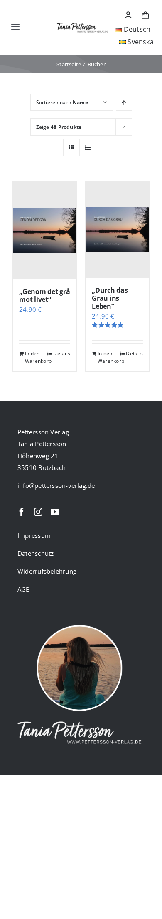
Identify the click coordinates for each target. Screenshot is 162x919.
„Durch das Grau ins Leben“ (110, 298)
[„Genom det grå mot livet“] (44, 230)
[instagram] (38, 512)
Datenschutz (35, 553)
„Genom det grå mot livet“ (44, 295)
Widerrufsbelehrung (46, 571)
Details (61, 353)
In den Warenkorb (34, 357)
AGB (23, 589)
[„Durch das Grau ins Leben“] (117, 229)
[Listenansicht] (88, 147)
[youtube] (55, 512)
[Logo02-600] (82, 22)
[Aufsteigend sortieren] (124, 102)
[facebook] (21, 512)
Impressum (34, 535)
